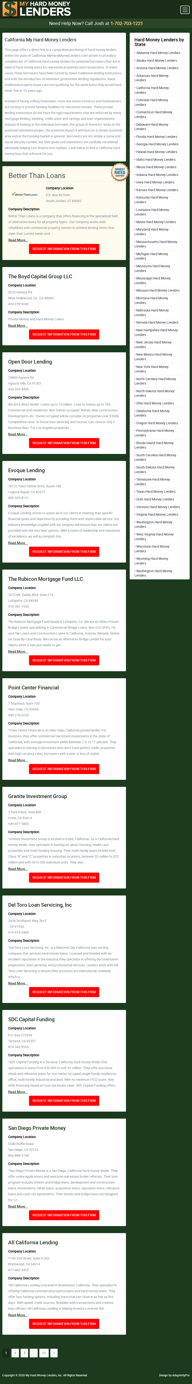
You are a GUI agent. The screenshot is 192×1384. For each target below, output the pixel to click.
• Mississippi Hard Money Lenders (152, 280)
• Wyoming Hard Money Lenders (151, 561)
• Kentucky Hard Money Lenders (151, 200)
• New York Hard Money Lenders (151, 369)
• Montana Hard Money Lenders (151, 300)
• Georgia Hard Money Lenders (156, 144)
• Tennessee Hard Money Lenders (152, 482)
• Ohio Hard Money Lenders (154, 403)
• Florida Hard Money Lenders (155, 137)
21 (44, 1353)
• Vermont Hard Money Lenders (157, 507)
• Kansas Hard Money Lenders (156, 190)
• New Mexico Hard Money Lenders (153, 357)
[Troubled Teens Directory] (36, 10)
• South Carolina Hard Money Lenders (155, 457)
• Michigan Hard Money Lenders (151, 256)
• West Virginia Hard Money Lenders (154, 536)
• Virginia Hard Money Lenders (156, 514)
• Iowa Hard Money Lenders (154, 182)
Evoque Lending (26, 470)
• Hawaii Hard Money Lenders (155, 152)
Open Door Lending (30, 362)
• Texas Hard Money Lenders (155, 491)
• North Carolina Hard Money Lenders (155, 381)
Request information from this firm (64, 249)
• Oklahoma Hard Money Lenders (152, 413)
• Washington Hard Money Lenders (153, 524)
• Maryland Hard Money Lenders (151, 232)
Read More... (18, 240)
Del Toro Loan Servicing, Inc (40, 905)
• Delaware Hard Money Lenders (151, 127)
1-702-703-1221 (127, 23)
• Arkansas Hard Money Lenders (151, 78)
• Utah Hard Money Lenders (154, 499)
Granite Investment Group (37, 796)
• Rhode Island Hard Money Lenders (154, 445)
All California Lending (33, 1242)
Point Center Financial (33, 688)
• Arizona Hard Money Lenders (156, 68)
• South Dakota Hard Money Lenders (154, 469)
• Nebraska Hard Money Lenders (151, 312)
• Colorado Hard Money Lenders (151, 102)
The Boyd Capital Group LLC (40, 276)
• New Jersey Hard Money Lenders (153, 344)
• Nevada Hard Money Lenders (156, 322)
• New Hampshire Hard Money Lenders (156, 332)
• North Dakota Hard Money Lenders (154, 393)
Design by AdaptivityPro (174, 1375)
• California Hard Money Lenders (151, 90)
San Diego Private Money (37, 1128)
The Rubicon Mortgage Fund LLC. (46, 579)
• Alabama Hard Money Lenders (157, 53)
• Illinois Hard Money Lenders (155, 167)
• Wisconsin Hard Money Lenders (152, 549)
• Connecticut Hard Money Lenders (153, 114)
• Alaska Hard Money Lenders (155, 60)
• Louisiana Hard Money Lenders (151, 212)
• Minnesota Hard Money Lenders (152, 268)
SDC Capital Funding (31, 1019)
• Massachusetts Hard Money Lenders (155, 244)
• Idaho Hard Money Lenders (155, 159)
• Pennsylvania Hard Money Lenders (154, 433)
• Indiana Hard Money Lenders (156, 175)
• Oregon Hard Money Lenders (156, 423)
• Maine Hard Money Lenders (155, 222)
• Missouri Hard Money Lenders (157, 290)
